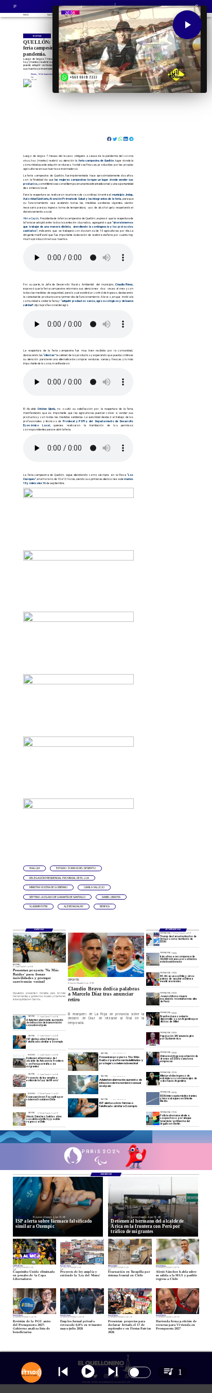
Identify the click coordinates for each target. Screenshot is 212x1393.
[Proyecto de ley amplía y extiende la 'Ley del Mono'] (19, 1080)
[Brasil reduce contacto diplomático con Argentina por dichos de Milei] (153, 1018)
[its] (19, 1022)
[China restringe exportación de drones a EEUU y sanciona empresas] (153, 1058)
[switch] (139, 1372)
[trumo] (153, 978)
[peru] (153, 998)
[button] (34, 868)
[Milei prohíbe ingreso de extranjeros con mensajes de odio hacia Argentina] (153, 1078)
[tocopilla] (19, 1099)
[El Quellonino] (15, 7)
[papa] (153, 1038)
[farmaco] (19, 1041)
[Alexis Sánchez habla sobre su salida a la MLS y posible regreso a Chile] (19, 1119)
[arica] (19, 1060)
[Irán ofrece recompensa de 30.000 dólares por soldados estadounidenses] (153, 959)
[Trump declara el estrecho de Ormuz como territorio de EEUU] (153, 939)
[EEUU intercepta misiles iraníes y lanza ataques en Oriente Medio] (153, 1098)
